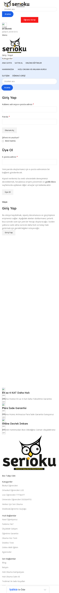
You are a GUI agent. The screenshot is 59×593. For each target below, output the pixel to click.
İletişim (5, 567)
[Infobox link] (29, 392)
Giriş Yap (9, 232)
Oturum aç (9, 130)
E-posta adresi (10, 156)
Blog (4, 562)
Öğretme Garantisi (10, 533)
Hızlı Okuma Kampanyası (13, 572)
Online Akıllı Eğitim (10, 547)
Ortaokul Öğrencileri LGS (13, 490)
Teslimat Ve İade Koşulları (13, 581)
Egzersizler (7, 552)
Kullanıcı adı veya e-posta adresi (18, 104)
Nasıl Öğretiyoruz (9, 519)
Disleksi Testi (8, 542)
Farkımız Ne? (7, 524)
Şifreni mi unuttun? (10, 137)
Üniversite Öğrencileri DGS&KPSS (17, 499)
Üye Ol (8, 192)
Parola (6, 116)
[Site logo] (16, 3)
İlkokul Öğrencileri (10, 485)
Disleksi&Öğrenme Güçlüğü (14, 509)
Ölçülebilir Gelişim (10, 528)
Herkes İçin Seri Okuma (12, 504)
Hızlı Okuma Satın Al (11, 576)
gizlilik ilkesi (50, 181)
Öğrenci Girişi (30, 20)
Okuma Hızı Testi (9, 538)
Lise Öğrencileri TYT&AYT (13, 495)
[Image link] (29, 452)
